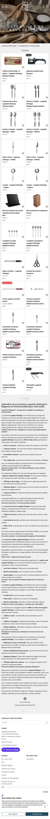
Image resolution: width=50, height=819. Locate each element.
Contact (4, 775)
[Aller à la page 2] (28, 398)
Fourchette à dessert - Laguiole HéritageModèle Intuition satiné (35, 329)
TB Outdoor (30, 759)
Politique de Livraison (8, 769)
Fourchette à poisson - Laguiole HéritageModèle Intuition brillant (35, 357)
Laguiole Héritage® (9, 46)
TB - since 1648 (6, 759)
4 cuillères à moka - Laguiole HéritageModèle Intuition (9, 243)
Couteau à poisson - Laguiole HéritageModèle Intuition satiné (35, 301)
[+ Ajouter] (23, 67)
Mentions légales (7, 765)
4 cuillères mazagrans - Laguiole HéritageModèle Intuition (35, 243)
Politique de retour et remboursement (8, 783)
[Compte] (43, 6)
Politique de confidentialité (10, 778)
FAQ (2, 787)
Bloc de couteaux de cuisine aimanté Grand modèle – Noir (12, 213)
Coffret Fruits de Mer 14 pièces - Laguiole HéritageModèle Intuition (12, 73)
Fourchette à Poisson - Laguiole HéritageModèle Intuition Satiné (11, 329)
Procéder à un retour (8, 772)
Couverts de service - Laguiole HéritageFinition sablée (10, 103)
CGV (2, 762)
